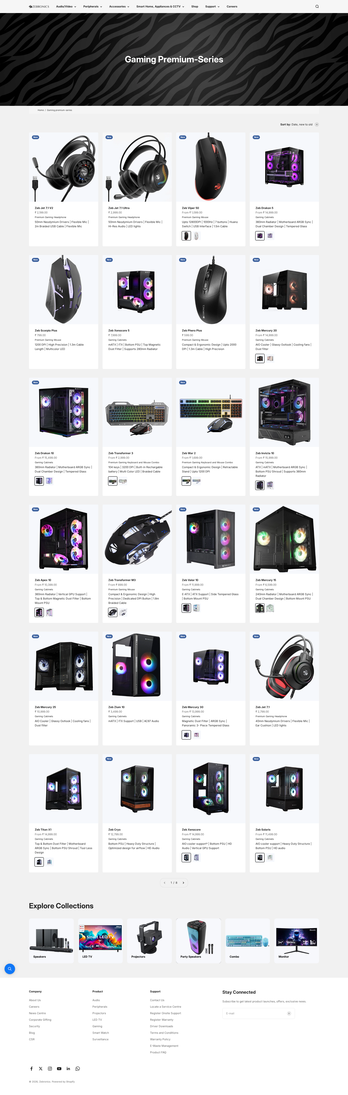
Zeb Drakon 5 (264, 208)
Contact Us (157, 1000)
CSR (32, 1039)
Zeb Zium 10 (116, 707)
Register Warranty (161, 1019)
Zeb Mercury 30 (192, 707)
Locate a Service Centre (165, 1006)
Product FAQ (158, 1052)
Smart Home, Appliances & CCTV (158, 6)
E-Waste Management (164, 1046)
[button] (10, 969)
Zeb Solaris (263, 829)
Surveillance (100, 1039)
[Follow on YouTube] (59, 1068)
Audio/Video (64, 6)
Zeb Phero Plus (192, 330)
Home (41, 110)
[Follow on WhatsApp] (77, 1068)
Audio (96, 1000)
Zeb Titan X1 (43, 829)
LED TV (97, 1019)
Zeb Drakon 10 (44, 453)
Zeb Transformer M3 (122, 580)
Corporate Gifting (40, 1019)
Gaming (97, 1026)
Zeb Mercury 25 (45, 707)
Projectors (99, 1013)
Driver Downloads (161, 1026)
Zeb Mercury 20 (266, 330)
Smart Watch (100, 1032)
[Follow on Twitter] (40, 1068)
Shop (194, 6)
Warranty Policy (160, 1039)
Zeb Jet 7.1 (263, 707)
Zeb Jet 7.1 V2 (44, 208)
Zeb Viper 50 (190, 208)
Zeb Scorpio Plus (46, 330)
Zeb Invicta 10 (265, 453)
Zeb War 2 (189, 453)
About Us (35, 1000)
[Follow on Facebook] (31, 1068)
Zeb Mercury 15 (266, 580)
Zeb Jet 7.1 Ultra (119, 208)
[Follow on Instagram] (49, 1068)
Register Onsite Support (165, 1013)
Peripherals (90, 6)
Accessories (117, 6)
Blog (32, 1032)
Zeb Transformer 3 (120, 453)
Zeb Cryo (114, 829)
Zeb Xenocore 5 (118, 330)
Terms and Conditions (164, 1032)
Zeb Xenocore (191, 829)
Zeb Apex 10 (43, 580)
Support (210, 6)
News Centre (37, 1013)
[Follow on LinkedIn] (68, 1068)
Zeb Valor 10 (190, 580)
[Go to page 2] (183, 882)
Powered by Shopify (63, 1081)
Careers (232, 6)
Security (34, 1026)
